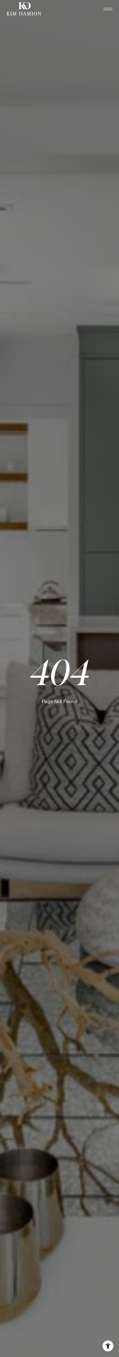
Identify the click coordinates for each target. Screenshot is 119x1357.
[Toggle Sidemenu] (108, 9)
